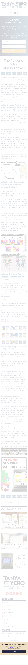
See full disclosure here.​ (14, 647)
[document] (14, 332)
